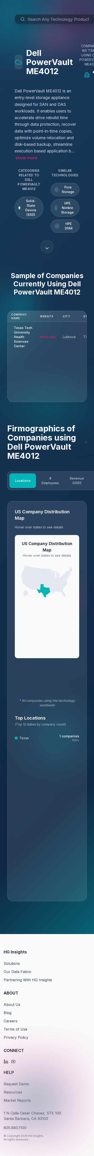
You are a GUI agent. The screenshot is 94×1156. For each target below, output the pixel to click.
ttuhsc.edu (47, 337)
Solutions (12, 963)
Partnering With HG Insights (28, 980)
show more (26, 157)
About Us (12, 1004)
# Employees (50, 480)
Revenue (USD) (77, 480)
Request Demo (16, 1084)
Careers (10, 1021)
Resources (13, 1092)
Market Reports (17, 1100)
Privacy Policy (16, 1037)
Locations (23, 481)
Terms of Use (15, 1029)
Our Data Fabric (17, 971)
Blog (7, 1012)
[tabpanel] (47, 701)
